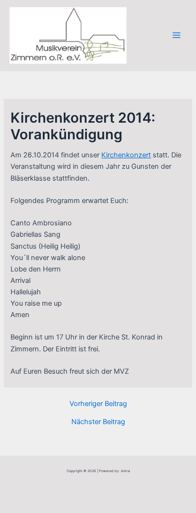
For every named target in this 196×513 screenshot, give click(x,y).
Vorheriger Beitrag (98, 403)
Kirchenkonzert (126, 155)
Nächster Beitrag (98, 422)
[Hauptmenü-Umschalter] (176, 35)
